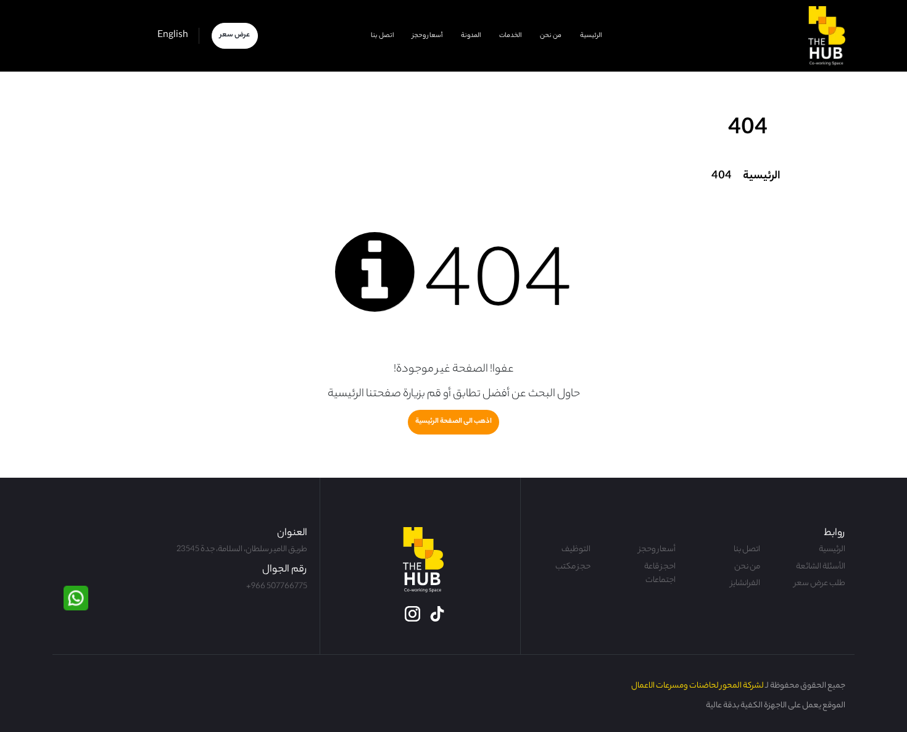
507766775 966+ (276, 587)
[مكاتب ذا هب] (826, 35)
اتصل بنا (382, 35)
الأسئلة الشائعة (820, 567)
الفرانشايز (745, 584)
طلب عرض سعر (819, 584)
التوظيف (575, 550)
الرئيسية (591, 35)
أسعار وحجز (427, 35)
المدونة (471, 35)
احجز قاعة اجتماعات (660, 574)
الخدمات (510, 35)
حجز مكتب (572, 567)
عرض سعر (235, 35)
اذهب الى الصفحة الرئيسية (453, 421)
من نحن (550, 35)
